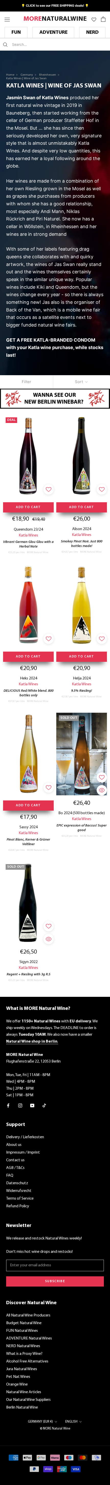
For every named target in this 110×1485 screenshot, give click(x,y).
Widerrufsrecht (18, 1191)
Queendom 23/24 (28, 530)
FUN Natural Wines (22, 1331)
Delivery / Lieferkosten (25, 1137)
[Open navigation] (7, 19)
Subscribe (55, 1281)
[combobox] (42, 44)
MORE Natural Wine (37, 552)
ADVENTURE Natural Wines (29, 1338)
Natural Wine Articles (23, 1392)
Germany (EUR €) (40, 1421)
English (71, 1421)
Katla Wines (28, 535)
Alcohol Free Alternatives (27, 1361)
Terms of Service (20, 1199)
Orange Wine (17, 1384)
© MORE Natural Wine (55, 1428)
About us (13, 1145)
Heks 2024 (28, 678)
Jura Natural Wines (21, 1369)
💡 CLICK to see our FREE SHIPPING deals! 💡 (55, 5)
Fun (16, 32)
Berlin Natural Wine (22, 1407)
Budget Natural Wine (23, 1323)
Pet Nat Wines (18, 1377)
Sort (79, 381)
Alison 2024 (81, 529)
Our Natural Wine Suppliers (28, 1400)
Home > (12, 74)
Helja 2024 (82, 678)
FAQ (9, 1176)
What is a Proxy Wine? (24, 1354)
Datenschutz (17, 1183)
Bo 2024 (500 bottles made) (81, 813)
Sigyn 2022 (28, 962)
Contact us (15, 1160)
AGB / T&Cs (15, 1168)
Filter (26, 381)
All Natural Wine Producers (28, 1315)
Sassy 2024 (28, 827)
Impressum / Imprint (23, 1153)
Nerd (92, 32)
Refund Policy (17, 1206)
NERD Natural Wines (23, 1346)
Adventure (53, 32)
